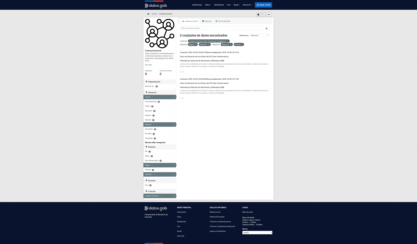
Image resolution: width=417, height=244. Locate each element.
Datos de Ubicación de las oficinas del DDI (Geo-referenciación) (204, 57)
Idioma (244, 229)
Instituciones (197, 5)
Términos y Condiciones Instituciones (222, 226)
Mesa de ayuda (247, 212)
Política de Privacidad (217, 217)
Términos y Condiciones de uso (220, 221)
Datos (179, 217)
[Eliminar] (228, 41)
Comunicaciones (165, 14)
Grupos (154, 14)
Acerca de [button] (246, 5)
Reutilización (219, 5)
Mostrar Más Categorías (155, 143)
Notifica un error (215, 212)
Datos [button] (207, 5)
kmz (182, 71)
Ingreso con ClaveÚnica (218, 231)
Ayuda (179, 231)
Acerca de (208, 21)
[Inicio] (148, 14)
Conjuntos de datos (191, 21)
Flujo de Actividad (224, 21)
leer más (148, 65)
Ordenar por (243, 35)
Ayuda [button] (236, 5)
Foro (229, 5)
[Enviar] (266, 28)
